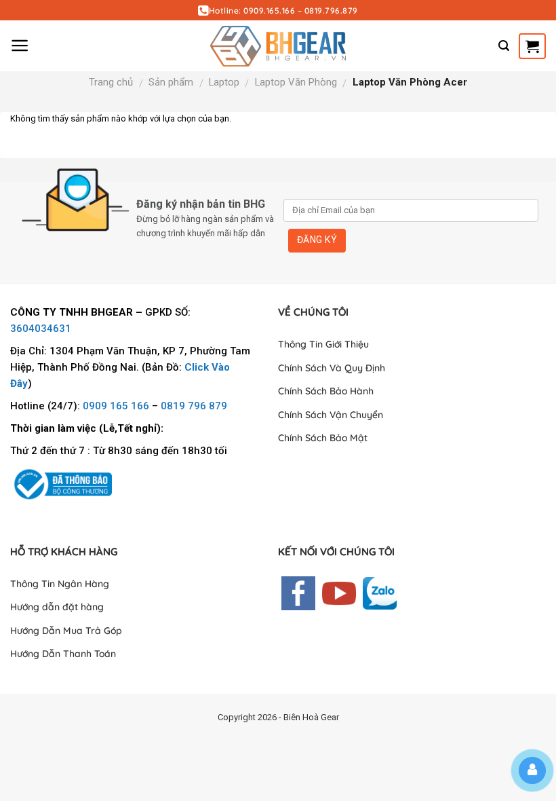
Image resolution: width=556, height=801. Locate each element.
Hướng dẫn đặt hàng (57, 607)
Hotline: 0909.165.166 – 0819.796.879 (283, 10)
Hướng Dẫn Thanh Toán (63, 654)
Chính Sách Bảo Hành (326, 391)
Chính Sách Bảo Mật (323, 438)
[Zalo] (379, 592)
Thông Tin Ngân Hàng (59, 584)
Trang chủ (111, 82)
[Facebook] (298, 592)
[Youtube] (339, 592)
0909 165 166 (116, 406)
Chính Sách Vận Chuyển (330, 415)
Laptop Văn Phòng (296, 82)
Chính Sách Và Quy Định (331, 368)
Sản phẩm (170, 82)
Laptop (224, 82)
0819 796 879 (194, 406)
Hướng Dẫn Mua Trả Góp (66, 631)
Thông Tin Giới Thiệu (323, 344)
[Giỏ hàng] (532, 46)
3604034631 (40, 328)
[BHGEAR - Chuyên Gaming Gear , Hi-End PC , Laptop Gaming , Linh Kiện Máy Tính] (278, 46)
